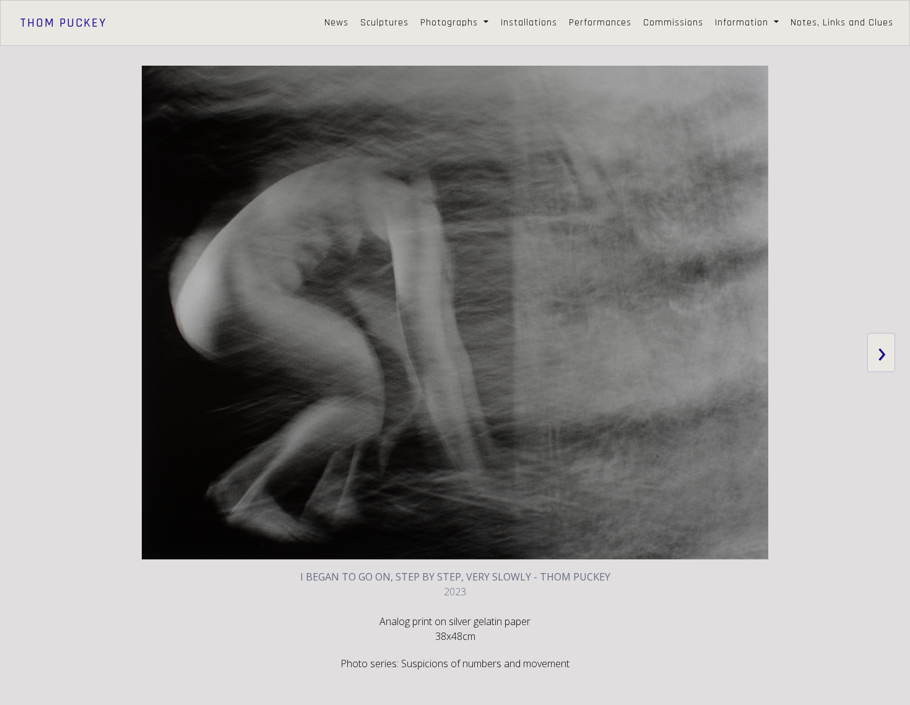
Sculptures (384, 22)
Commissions (673, 22)
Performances (600, 22)
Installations (529, 22)
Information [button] (743, 22)
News (336, 22)
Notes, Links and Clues (842, 22)
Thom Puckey (63, 23)
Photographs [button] (450, 22)
